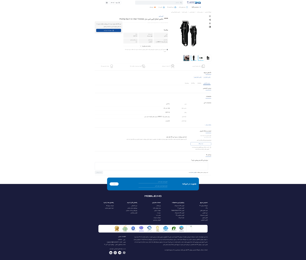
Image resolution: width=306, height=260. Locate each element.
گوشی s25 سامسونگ (179, 206)
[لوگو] (193, 3)
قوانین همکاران (134, 213)
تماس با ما (158, 215)
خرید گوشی (205, 213)
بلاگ (206, 208)
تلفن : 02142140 (122, 240)
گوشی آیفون (205, 218)
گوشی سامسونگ (204, 215)
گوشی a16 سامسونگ (179, 213)
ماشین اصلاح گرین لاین (175, 12)
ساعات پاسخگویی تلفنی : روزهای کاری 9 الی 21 (115, 245)
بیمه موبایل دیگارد (157, 208)
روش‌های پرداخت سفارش (131, 211)
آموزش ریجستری (157, 220)
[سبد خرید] (106, 2)
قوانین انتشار (193, 172)
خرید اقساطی (134, 206)
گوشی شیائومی (204, 220)
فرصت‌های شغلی (204, 211)
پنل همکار (159, 206)
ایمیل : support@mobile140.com (116, 242)
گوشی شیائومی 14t (180, 215)
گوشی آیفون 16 (181, 208)
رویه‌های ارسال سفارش (132, 208)
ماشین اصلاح (184, 12)
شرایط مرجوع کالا (110, 206)
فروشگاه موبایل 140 (203, 206)
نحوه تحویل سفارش (109, 208)
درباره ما (159, 213)
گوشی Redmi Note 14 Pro (178, 211)
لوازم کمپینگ (181, 218)
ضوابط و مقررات (157, 218)
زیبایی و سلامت (199, 12)
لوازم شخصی (191, 12)
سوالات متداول (157, 211)
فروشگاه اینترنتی (207, 12)
